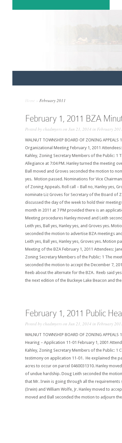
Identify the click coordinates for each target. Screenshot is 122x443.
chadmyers (52, 129)
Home (30, 100)
